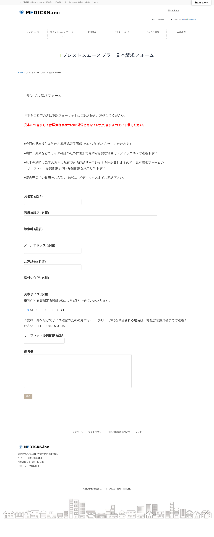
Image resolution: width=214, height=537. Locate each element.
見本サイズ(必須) (37, 294)
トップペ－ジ (76, 432)
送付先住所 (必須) (36, 278)
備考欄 (28, 351)
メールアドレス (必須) (39, 245)
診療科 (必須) (33, 229)
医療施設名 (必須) (36, 212)
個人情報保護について (119, 432)
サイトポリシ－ (96, 432)
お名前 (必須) (33, 196)
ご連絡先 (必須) (35, 261)
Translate (192, 19)
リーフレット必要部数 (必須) (44, 335)
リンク (138, 432)
